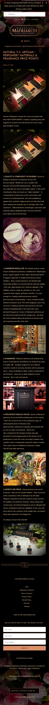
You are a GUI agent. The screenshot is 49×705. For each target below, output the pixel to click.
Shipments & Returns (27, 590)
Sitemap (27, 606)
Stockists (27, 603)
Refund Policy (26, 600)
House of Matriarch (29, 697)
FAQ (26, 587)
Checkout (35, 19)
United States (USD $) (23, 691)
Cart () (26, 19)
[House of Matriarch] (24, 30)
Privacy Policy (27, 597)
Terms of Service (26, 593)
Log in (17, 19)
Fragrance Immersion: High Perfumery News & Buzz (24, 46)
